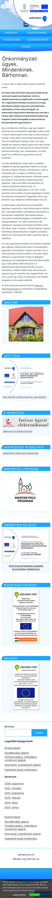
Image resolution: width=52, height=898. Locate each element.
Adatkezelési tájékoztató (24, 447)
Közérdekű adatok (38, 39)
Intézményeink (12, 39)
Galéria (26, 46)
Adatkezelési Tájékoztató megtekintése (21, 453)
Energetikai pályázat (20, 525)
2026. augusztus (14, 783)
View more (39, 890)
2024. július (11, 802)
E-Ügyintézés (14, 413)
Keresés (9, 726)
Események (11, 32)
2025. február (12, 797)
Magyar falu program (21, 469)
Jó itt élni (11, 356)
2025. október (12, 788)
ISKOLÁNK (11, 302)
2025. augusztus (14, 793)
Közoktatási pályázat (20, 585)
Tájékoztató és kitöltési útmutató (17, 431)
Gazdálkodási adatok (16, 752)
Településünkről (37, 32)
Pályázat (11, 658)
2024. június (11, 807)
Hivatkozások (12, 748)
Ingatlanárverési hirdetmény (20, 769)
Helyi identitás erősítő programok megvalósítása (24, 397)
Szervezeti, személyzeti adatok (22, 764)
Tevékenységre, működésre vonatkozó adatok (20, 758)
